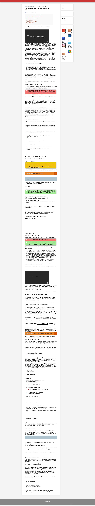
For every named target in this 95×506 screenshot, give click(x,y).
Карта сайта (64, 20)
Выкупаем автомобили (28, 19)
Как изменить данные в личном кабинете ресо (31, 21)
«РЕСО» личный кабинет (28, 23)
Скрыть (40, 14)
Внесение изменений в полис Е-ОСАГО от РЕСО (31, 18)
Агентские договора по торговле (38, 173)
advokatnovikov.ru (25, 1)
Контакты (63, 22)
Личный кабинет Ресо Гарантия (29, 20)
